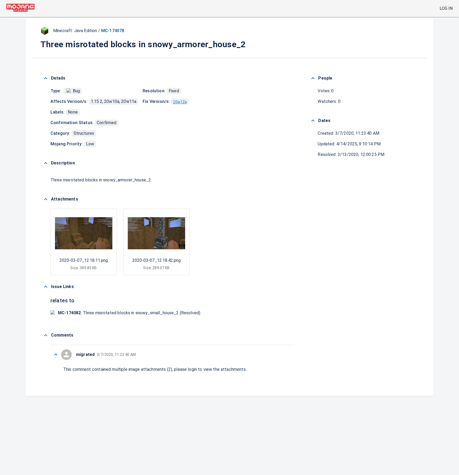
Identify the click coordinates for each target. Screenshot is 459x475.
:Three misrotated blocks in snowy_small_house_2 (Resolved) (129, 312)
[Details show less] (45, 78)
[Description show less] (45, 163)
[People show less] (313, 78)
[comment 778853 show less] (55, 354)
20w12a (180, 102)
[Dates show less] (313, 120)
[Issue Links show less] (45, 286)
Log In (446, 8)
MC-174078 (112, 30)
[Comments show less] (45, 335)
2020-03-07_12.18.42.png (156, 260)
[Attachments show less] (45, 199)
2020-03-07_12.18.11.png (84, 260)
